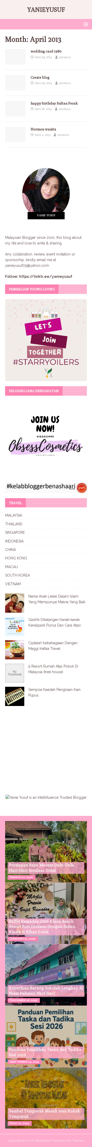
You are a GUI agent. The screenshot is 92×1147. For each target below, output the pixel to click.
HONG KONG (16, 558)
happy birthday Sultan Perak (54, 103)
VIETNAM (13, 584)
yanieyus (65, 57)
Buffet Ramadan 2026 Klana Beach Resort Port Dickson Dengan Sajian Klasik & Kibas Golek (42, 927)
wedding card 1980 (46, 51)
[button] (85, 24)
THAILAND (13, 524)
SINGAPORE (15, 532)
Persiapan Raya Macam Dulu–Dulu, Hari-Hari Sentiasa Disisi (42, 868)
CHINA (10, 550)
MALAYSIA (13, 515)
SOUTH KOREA (17, 575)
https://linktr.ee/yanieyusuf (45, 276)
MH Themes (75, 1140)
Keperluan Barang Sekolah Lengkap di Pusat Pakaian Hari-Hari (46, 991)
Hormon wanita (43, 129)
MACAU (11, 567)
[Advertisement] (48, 747)
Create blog (40, 77)
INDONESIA (14, 541)
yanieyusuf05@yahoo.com (27, 265)
